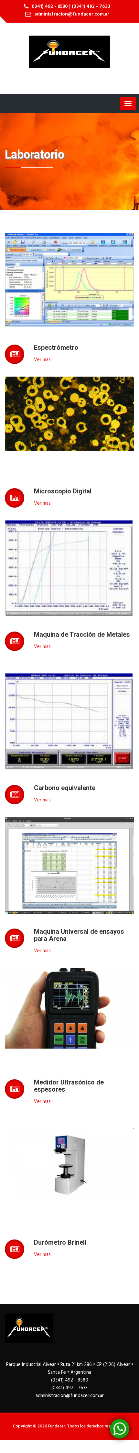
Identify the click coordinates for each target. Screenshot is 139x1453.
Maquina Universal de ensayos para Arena (79, 935)
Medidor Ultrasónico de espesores (69, 1085)
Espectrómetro (56, 347)
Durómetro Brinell (60, 1242)
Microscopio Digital (62, 491)
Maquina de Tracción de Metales (82, 634)
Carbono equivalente (64, 788)
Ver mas (42, 360)
